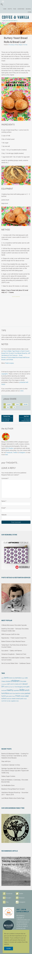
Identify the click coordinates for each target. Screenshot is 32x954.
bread (23, 678)
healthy (10, 690)
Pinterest (21, 898)
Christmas (3, 684)
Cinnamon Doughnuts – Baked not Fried (13, 654)
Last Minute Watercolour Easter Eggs (12, 798)
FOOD (14, 9)
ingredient (16, 690)
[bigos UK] (8, 925)
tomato (9, 701)
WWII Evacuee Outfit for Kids (10, 634)
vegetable (13, 701)
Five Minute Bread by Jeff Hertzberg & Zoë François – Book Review (15, 355)
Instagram (22, 452)
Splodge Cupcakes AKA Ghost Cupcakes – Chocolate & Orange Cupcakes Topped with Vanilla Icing (15, 771)
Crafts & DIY (18, 684)
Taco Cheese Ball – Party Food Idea (6, 418)
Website (3, 515)
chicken (8, 681)
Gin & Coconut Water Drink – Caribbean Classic (15, 663)
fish (13, 686)
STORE (29, 12)
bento (6, 678)
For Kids (25, 44)
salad (27, 696)
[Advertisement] (16, 312)
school (3, 698)
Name (3, 501)
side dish (9, 698)
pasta (10, 696)
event (6, 687)
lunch (27, 690)
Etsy (7, 902)
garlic (28, 687)
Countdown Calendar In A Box (10, 765)
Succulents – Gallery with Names (11, 650)
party (7, 696)
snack (14, 698)
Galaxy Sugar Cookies (8, 776)
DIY (2, 687)
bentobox (18, 678)
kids (22, 689)
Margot (20, 44)
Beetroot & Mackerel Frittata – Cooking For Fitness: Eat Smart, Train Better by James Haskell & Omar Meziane (14, 756)
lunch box (12, 693)
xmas (17, 701)
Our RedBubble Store (7, 785)
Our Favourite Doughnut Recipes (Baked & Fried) (26, 419)
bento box (12, 678)
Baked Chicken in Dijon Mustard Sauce (13, 641)
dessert (25, 684)
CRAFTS (10, 9)
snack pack (19, 698)
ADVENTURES (21, 9)
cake (26, 678)
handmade (3, 690)
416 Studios (9, 448)
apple (2, 678)
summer (3, 701)
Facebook (9, 452)
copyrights (4, 374)
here (6, 454)
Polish (17, 696)
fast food (10, 686)
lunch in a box (20, 693)
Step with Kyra (5, 761)
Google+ (8, 898)
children (15, 680)
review (23, 696)
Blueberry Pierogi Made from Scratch (13, 789)
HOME (4, 9)
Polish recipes (9, 363)
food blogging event (20, 687)
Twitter (15, 452)
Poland (13, 696)
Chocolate (23, 681)
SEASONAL (28, 9)
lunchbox (5, 693)
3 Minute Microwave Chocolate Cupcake (14, 625)
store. (22, 391)
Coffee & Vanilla (15, 17)
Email (3, 508)
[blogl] (8, 912)
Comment (5, 478)
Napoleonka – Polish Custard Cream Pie (13, 638)
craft (8, 684)
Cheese (3, 681)
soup (25, 698)
